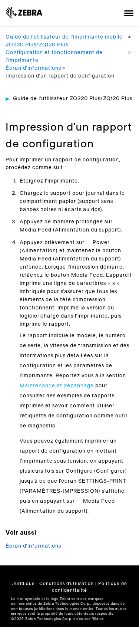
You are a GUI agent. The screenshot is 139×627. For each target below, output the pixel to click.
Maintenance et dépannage (57, 385)
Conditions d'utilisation (66, 583)
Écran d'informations (33, 68)
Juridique (23, 583)
